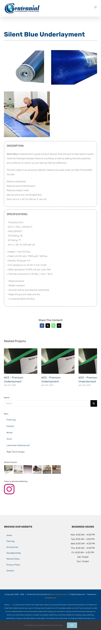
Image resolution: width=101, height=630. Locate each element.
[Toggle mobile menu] (95, 7)
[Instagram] (9, 489)
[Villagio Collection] (56, 469)
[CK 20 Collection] (37, 469)
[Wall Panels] (8, 469)
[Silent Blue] (27, 47)
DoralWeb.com (50, 598)
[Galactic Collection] (27, 469)
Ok (72, 625)
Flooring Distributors (59, 594)
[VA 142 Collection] (46, 469)
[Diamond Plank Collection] (18, 469)
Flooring (11, 419)
